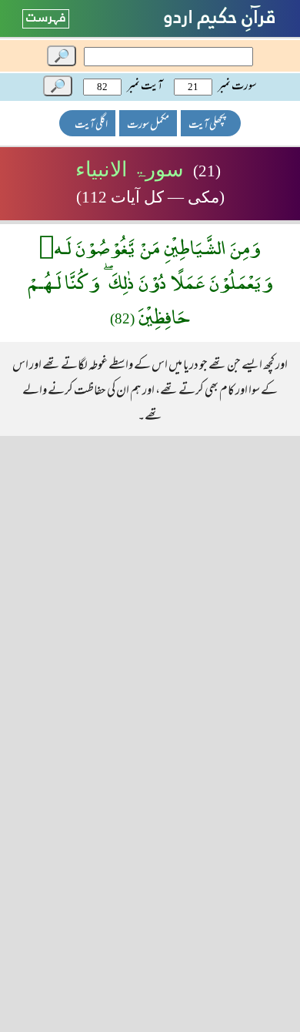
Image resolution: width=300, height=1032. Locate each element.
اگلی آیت (91, 125)
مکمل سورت (148, 125)
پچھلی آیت (206, 125)
